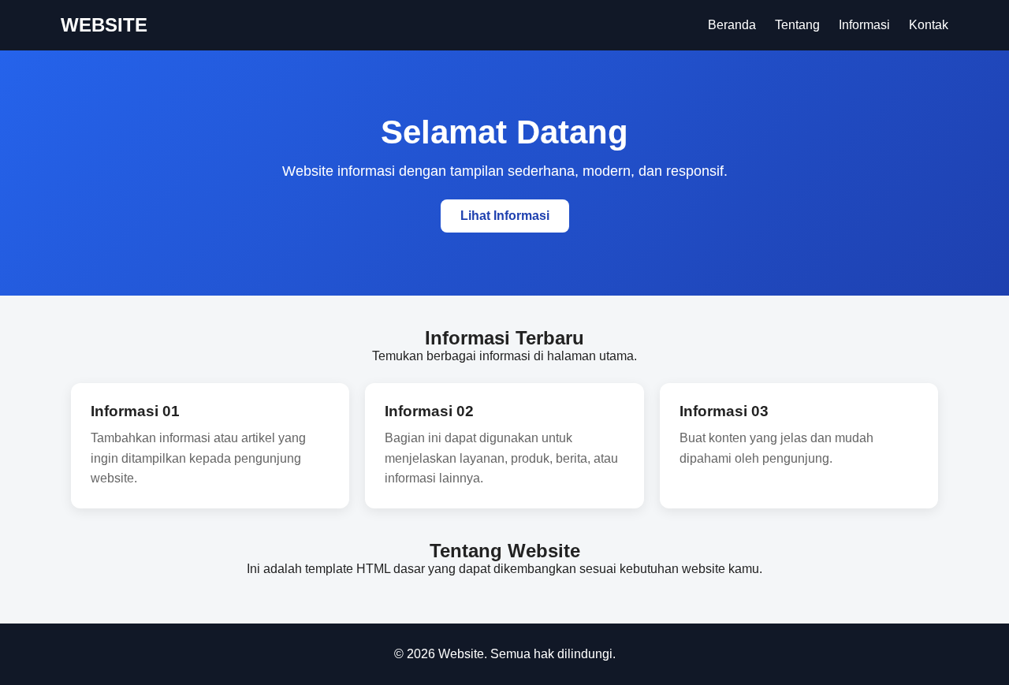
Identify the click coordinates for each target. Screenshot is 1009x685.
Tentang (797, 25)
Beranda (732, 25)
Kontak (928, 25)
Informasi (864, 25)
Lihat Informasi (504, 215)
